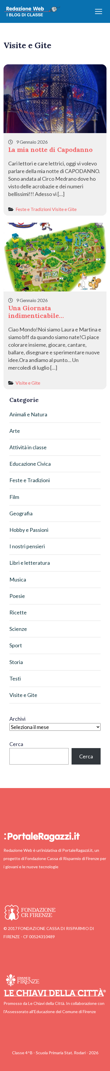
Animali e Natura (28, 414)
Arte (14, 431)
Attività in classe (28, 447)
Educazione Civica (30, 463)
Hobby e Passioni (28, 530)
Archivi (17, 718)
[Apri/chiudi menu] (98, 11)
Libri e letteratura (29, 562)
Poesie (17, 596)
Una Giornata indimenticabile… (36, 312)
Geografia (21, 513)
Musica (17, 579)
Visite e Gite (64, 209)
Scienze (18, 629)
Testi (15, 678)
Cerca (16, 744)
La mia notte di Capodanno (50, 149)
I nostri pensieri (27, 546)
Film (14, 497)
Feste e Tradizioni (33, 209)
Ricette (18, 612)
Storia (16, 662)
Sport (15, 645)
